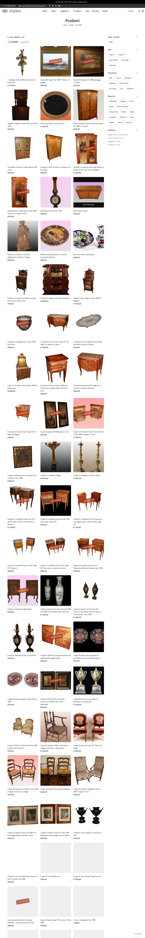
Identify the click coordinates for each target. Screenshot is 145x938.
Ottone (132, 112)
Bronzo (124, 112)
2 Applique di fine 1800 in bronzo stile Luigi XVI (21, 81)
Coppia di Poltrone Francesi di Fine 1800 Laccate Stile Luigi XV (22, 746)
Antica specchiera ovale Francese (52, 123)
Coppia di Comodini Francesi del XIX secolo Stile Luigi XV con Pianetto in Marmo (21, 521)
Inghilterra (112, 83)
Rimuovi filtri (25, 42)
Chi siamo (95, 11)
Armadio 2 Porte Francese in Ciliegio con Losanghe (55, 168)
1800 (111, 42)
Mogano (123, 101)
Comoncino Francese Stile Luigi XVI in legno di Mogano (21, 433)
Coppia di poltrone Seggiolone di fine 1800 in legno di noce (86, 790)
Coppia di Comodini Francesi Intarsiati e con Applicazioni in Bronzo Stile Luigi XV (88, 521)
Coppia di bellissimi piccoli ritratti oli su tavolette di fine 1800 (22, 476)
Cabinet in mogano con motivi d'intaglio (54, 298)
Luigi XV (112, 55)
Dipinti (53, 11)
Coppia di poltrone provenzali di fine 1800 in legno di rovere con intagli (22, 790)
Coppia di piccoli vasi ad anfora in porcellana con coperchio (85, 700)
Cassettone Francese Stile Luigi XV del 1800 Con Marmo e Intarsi (54, 343)
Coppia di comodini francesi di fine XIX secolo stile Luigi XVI (55, 520)
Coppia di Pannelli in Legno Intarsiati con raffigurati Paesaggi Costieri (55, 656)
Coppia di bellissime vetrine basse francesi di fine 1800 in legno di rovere (88, 433)
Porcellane (77, 11)
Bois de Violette (122, 106)
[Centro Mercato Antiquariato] (11, 11)
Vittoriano (112, 65)
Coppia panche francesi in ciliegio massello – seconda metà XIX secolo (20, 921)
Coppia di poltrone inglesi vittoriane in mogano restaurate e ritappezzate (54, 746)
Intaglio (111, 122)
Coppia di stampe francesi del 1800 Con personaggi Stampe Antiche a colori (21, 834)
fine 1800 (14, 42)
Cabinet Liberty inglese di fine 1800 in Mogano (87, 299)
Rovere (111, 106)
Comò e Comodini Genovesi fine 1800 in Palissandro (22, 386)
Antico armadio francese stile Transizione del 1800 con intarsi (88, 124)
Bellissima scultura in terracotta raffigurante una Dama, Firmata (18, 255)
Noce (131, 101)
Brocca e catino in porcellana (83, 254)
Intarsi (132, 117)
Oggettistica (65, 11)
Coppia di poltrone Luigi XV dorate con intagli (87, 746)
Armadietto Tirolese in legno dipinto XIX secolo (22, 168)
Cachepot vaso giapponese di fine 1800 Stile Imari (21, 343)
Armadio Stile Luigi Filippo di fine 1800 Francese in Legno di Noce (22, 212)
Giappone (130, 88)
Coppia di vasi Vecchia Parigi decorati (87, 876)
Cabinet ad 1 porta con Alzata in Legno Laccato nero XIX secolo (21, 299)
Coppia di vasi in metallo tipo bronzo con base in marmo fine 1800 (22, 877)
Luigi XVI (122, 55)
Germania (128, 78)
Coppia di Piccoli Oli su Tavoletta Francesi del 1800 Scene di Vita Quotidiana (52, 701)
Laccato (128, 122)
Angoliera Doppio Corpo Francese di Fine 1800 (22, 124)
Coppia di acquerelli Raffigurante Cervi (54, 432)
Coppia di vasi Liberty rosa (50, 876)
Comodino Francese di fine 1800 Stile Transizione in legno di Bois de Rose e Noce (54, 388)
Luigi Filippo (113, 60)
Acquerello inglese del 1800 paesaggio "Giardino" (87, 81)
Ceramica (123, 117)
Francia (118, 78)
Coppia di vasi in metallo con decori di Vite (87, 834)
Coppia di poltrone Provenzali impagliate (55, 789)
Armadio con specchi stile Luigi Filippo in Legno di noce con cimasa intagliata (88, 168)
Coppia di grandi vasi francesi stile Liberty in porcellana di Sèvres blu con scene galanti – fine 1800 (87, 611)
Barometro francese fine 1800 (51, 211)
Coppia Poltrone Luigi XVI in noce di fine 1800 (55, 921)
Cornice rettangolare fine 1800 (84, 920)
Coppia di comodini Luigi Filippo (19, 609)
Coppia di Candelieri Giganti (50, 475)
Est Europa (112, 88)
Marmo (120, 122)
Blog (87, 11)
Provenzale (124, 60)
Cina (121, 88)
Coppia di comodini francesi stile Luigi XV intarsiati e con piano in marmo (54, 566)
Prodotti (71, 25)
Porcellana (112, 117)
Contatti (104, 11)
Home (65, 25)
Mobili (45, 11)
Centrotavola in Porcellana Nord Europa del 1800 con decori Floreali (87, 343)
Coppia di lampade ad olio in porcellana (21, 655)
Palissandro (113, 101)
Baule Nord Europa (80, 211)
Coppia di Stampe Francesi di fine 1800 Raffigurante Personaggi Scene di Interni (55, 834)
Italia (110, 78)
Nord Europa (124, 83)
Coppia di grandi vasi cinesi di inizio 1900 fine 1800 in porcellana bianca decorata (55, 610)
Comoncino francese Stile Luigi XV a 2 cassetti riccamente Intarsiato (87, 386)
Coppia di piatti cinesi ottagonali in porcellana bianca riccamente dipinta (86, 656)
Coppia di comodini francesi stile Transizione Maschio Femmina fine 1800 (88, 566)
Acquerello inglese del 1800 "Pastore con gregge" (55, 81)
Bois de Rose (113, 112)
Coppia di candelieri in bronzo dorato (86, 475)
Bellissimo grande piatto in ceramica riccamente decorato (53, 255)
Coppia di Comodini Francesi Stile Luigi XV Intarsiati (22, 566)
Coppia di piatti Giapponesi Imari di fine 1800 (22, 700)
